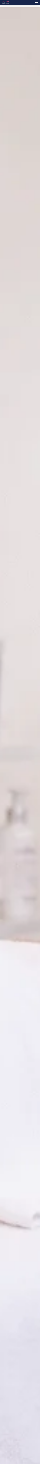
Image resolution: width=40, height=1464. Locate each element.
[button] (36, 2)
